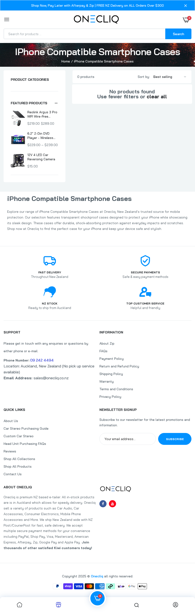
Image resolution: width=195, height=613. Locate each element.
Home (65, 61)
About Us (11, 421)
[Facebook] (103, 503)
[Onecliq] (96, 19)
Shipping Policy (111, 374)
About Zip (106, 343)
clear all (157, 96)
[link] (19, 605)
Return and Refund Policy (119, 366)
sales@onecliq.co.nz (36, 377)
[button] (34, 103)
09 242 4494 (42, 360)
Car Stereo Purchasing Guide (26, 428)
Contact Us (13, 474)
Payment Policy (111, 358)
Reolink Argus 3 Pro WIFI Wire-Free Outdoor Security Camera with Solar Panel (42, 114)
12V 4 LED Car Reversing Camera (41, 157)
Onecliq (97, 576)
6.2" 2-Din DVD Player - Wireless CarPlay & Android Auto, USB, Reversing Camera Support (41, 136)
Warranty (106, 381)
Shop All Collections (19, 459)
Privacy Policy (110, 396)
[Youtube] (112, 503)
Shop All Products (18, 466)
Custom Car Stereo (19, 436)
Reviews (10, 451)
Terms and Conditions (116, 389)
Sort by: (144, 77)
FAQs (103, 351)
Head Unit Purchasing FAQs (25, 444)
